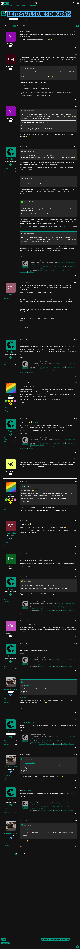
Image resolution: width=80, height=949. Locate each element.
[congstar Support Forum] (5, 3)
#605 (75, 282)
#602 (75, 54)
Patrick (23, 557)
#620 (75, 820)
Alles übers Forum (44, 607)
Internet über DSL (35, 608)
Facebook (60, 270)
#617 (75, 719)
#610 (75, 482)
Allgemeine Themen (44, 266)
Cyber (26, 343)
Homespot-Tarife (70, 266)
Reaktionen (7, 168)
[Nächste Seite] (27, 26)
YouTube (30, 272)
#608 (75, 418)
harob (36, 422)
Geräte (43, 608)
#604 (75, 146)
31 (14, 26)
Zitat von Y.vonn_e (28, 68)
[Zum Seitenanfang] (77, 946)
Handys (42, 268)
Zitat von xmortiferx (29, 111)
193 (24, 26)
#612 (75, 553)
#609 (75, 459)
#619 (75, 787)
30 (11, 26)
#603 (75, 106)
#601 (75, 31)
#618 (75, 754)
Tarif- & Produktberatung (58, 266)
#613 (75, 576)
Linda (24, 697)
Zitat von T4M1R (27, 202)
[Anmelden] (36, 2)
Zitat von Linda (27, 682)
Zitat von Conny (27, 486)
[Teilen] (77, 26)
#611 (76, 520)
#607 (75, 383)
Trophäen (6, 170)
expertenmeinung (29, 722)
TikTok (71, 610)
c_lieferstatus (5, 943)
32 (17, 26)
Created (53, 270)
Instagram (23, 272)
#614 (75, 621)
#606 (75, 339)
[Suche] (73, 2)
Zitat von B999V (28, 178)
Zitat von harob (27, 581)
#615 (75, 643)
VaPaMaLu (27, 647)
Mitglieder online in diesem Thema (55, 939)
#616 (75, 677)
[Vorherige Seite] (2, 26)
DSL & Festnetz (34, 268)
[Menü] (77, 2)
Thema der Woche (44, 270)
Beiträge (6, 171)
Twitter (67, 270)
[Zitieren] (75, 47)
